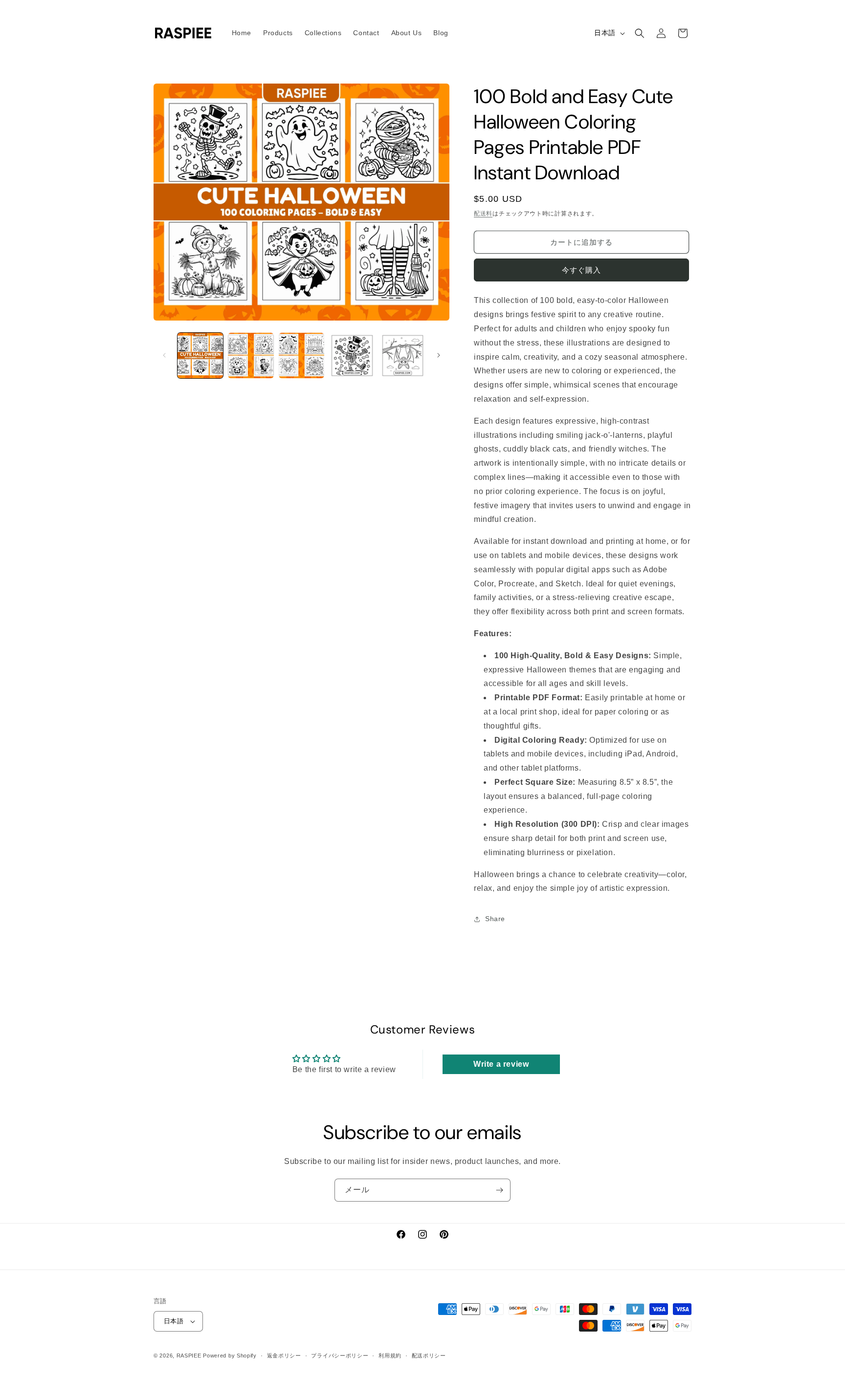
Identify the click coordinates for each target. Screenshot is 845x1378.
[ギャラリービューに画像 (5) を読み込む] (402, 355)
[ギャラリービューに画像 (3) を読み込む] (301, 355)
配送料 (483, 213)
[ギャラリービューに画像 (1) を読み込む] (200, 355)
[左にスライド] (164, 355)
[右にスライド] (438, 355)
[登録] (499, 1190)
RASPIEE (189, 1355)
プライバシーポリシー (339, 1355)
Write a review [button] (501, 1063)
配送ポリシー (429, 1355)
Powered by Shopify (230, 1355)
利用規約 (389, 1355)
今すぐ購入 (581, 270)
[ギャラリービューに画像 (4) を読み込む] (352, 355)
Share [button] (495, 919)
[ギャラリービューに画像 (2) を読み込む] (250, 355)
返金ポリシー (284, 1355)
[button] (639, 33)
